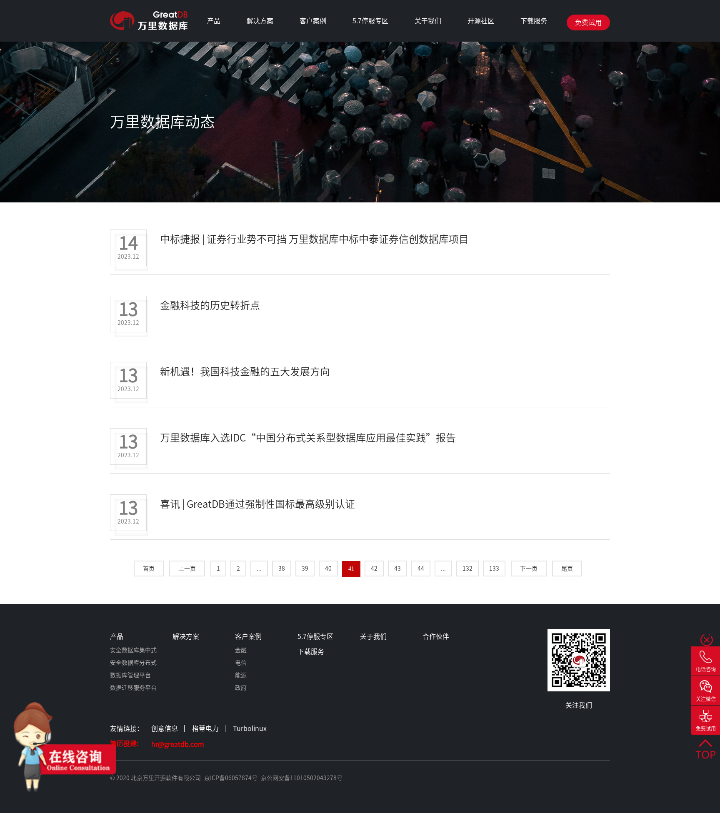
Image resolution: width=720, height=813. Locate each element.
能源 (306, 83)
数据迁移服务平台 (213, 100)
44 (421, 568)
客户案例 (313, 20)
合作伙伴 (420, 150)
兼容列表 (420, 117)
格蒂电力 (205, 728)
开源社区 (481, 20)
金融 (306, 50)
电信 (306, 67)
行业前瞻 (420, 133)
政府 (306, 100)
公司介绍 (420, 50)
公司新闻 (420, 100)
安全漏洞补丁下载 (526, 50)
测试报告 (420, 83)
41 (351, 569)
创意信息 (164, 728)
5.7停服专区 (370, 20)
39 (305, 568)
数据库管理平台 (213, 83)
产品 (213, 20)
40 (328, 568)
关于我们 (428, 20)
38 (281, 568)
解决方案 (260, 20)
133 (494, 568)
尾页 (567, 568)
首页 (149, 568)
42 (374, 568)
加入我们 (420, 67)
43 (397, 568)
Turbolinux (250, 728)
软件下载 (526, 67)
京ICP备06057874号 (231, 778)
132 (467, 568)
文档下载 (526, 83)
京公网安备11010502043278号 (301, 778)
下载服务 (533, 20)
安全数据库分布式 (213, 67)
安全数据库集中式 (213, 50)
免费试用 (588, 22)
